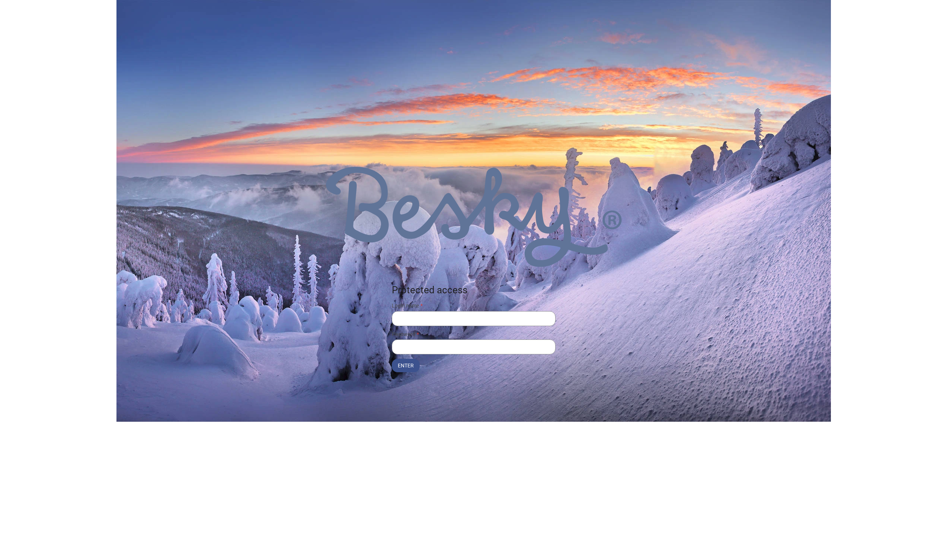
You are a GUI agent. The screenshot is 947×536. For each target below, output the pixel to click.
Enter (406, 365)
